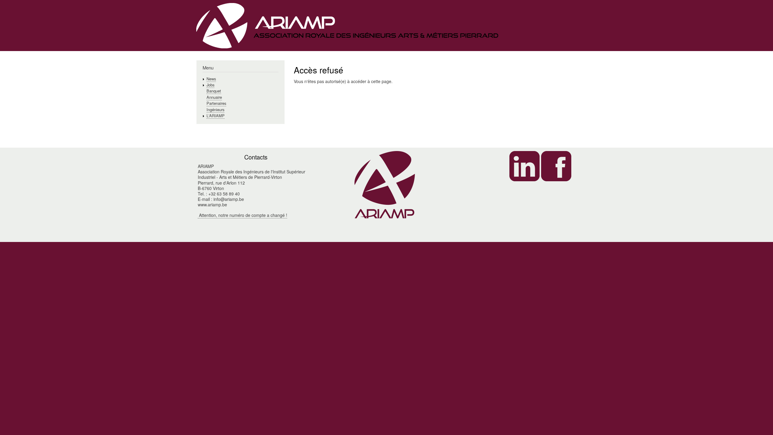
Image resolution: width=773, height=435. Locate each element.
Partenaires (216, 103)
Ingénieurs (215, 109)
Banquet (214, 91)
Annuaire (214, 97)
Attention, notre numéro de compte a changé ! (242, 215)
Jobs (210, 85)
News (211, 79)
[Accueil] (347, 26)
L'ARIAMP (216, 115)
